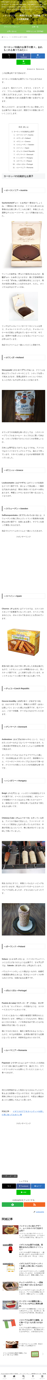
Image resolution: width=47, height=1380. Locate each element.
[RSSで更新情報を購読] (34, 1204)
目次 (20, 127)
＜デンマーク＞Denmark (24, 154)
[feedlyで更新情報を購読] (12, 1204)
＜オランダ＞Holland (23, 138)
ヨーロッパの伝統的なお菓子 (24, 131)
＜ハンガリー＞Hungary (24, 158)
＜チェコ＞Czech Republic (25, 151)
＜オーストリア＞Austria (24, 135)
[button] (42, 709)
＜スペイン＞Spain (22, 148)
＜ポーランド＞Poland (24, 161)
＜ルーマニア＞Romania (24, 167)
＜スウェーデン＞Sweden (25, 145)
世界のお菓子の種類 (10, 1176)
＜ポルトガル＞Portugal (24, 164)
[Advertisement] (23, 561)
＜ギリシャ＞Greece (23, 141)
